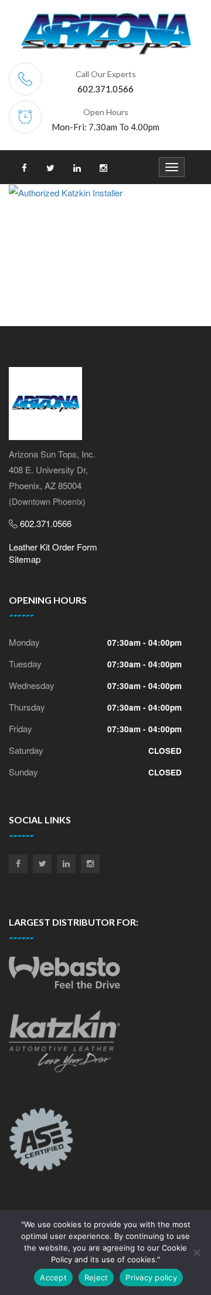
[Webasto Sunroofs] (64, 977)
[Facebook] (18, 863)
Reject (96, 1277)
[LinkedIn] (66, 863)
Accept (53, 1277)
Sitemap (24, 559)
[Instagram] (90, 863)
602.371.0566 (105, 89)
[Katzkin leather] (64, 1045)
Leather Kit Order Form (53, 547)
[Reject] (196, 1252)
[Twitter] (42, 863)
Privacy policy (151, 1277)
